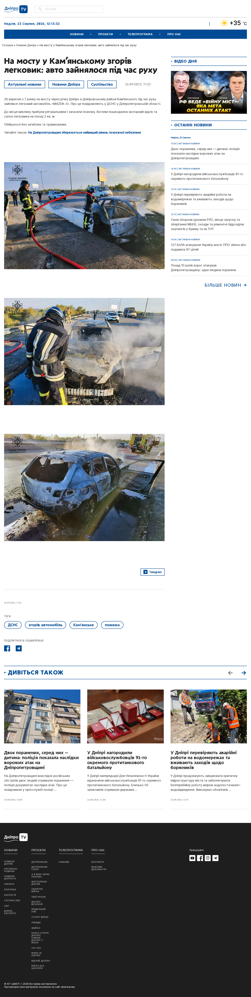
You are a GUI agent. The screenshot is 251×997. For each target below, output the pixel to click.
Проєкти (105, 34)
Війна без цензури (37, 967)
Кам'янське (83, 625)
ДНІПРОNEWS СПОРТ (39, 868)
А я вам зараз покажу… (40, 875)
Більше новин (223, 285)
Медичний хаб (38, 910)
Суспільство (102, 84)
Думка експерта (10, 912)
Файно (35, 928)
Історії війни (39, 917)
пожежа (112, 625)
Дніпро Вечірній (37, 903)
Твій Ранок (38, 897)
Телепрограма (140, 34)
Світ (6, 906)
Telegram (155, 572)
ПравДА (36, 922)
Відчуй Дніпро (40, 961)
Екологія (10, 895)
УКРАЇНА (9, 884)
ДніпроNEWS (39, 862)
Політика (10, 889)
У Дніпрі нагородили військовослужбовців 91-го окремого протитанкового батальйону (117, 760)
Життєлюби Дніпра (39, 883)
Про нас (174, 34)
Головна (7, 45)
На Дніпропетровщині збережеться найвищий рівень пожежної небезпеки (84, 132)
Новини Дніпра (26, 45)
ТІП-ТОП (36, 948)
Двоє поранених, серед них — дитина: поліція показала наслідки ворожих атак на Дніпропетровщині (41, 760)
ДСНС (13, 625)
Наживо (64, 862)
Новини (76, 34)
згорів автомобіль (45, 625)
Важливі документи (98, 868)
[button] (243, 672)
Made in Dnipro (36, 954)
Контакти (97, 862)
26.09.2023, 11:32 (138, 84)
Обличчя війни (37, 890)
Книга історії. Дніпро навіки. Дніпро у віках (40, 938)
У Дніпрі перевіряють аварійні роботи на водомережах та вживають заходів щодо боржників (204, 760)
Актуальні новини (24, 84)
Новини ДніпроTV (10, 877)
